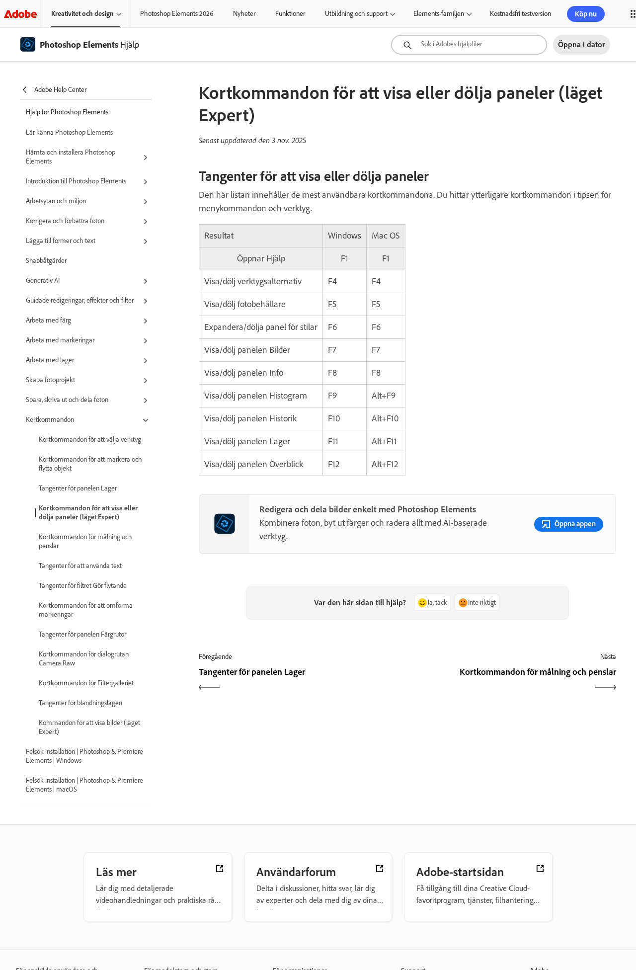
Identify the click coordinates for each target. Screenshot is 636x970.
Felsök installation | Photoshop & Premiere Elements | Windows (84, 756)
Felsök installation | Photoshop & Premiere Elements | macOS (84, 785)
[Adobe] (20, 13)
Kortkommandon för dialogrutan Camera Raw (84, 658)
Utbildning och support (356, 13)
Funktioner (290, 13)
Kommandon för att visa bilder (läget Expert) (89, 727)
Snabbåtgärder (46, 260)
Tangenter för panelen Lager (78, 488)
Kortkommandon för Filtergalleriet (86, 683)
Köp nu (586, 13)
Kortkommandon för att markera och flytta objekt (90, 464)
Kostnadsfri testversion (520, 13)
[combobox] (469, 45)
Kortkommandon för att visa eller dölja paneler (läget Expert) (88, 512)
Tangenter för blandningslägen (80, 703)
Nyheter (244, 13)
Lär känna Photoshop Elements (69, 132)
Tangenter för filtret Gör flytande (83, 585)
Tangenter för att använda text (80, 566)
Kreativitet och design (82, 13)
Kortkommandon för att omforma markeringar (86, 610)
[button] (89, 157)
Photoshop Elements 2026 (176, 13)
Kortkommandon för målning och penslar (85, 541)
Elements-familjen (438, 13)
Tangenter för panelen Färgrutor (82, 634)
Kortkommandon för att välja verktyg (90, 439)
